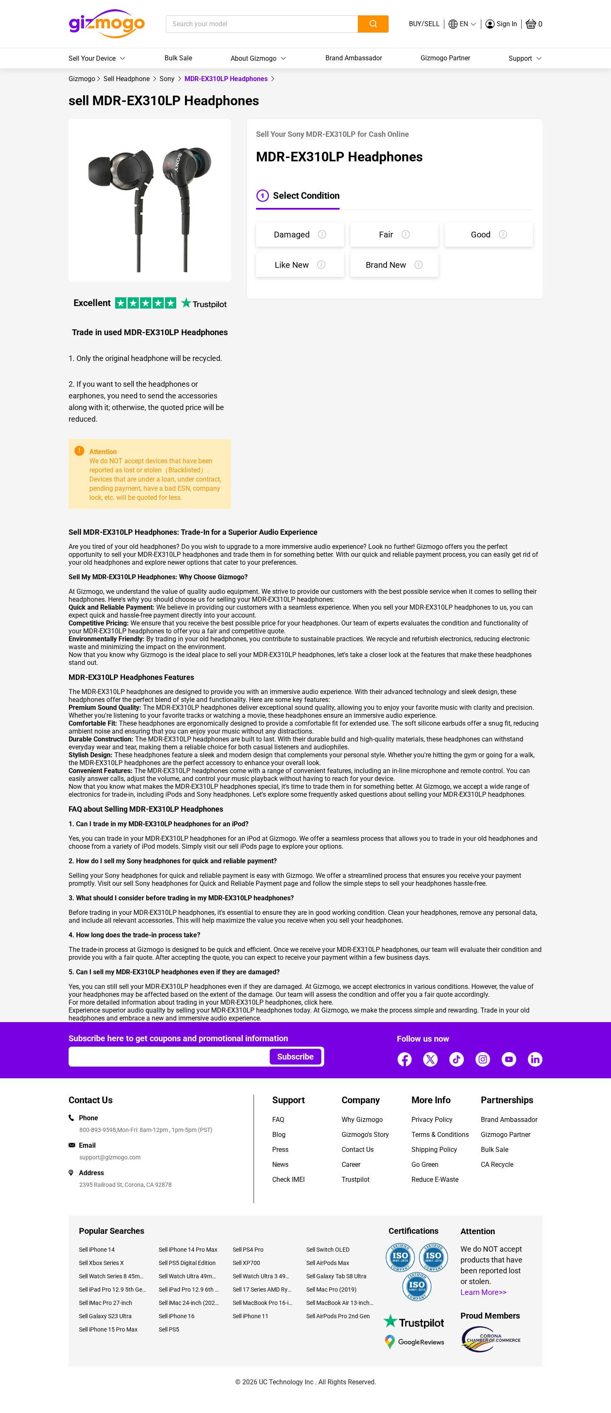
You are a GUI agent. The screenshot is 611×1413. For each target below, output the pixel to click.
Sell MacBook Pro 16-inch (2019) (263, 1302)
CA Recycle (497, 1164)
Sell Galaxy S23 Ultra (105, 1316)
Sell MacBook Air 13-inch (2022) (340, 1302)
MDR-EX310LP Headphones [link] (227, 79)
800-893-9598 (97, 1129)
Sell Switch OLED (328, 1249)
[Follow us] (404, 1059)
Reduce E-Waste (434, 1179)
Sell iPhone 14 (97, 1249)
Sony (168, 79)
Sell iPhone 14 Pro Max (188, 1249)
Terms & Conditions (440, 1135)
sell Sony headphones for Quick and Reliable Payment (202, 883)
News (280, 1164)
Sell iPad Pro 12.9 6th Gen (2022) (189, 1289)
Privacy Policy (432, 1120)
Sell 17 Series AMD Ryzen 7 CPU (263, 1289)
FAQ (278, 1120)
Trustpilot (356, 1179)
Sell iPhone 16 (177, 1316)
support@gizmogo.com (109, 1157)
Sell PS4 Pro (248, 1249)
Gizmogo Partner (445, 58)
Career (351, 1164)
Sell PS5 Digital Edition (187, 1263)
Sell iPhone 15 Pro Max (108, 1329)
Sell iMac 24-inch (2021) (189, 1302)
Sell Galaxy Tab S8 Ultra (336, 1276)
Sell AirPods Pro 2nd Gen (338, 1316)
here (325, 1002)
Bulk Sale (178, 58)
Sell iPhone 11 (251, 1316)
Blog (279, 1135)
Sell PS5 (169, 1329)
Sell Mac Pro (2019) (331, 1289)
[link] (82, 79)
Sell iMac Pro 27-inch (105, 1302)
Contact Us (358, 1150)
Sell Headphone (127, 79)
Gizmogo (82, 79)
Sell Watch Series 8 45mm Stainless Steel (112, 1276)
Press (280, 1150)
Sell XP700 (246, 1263)
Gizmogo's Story (365, 1135)
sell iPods (243, 846)
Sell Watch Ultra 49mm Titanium (189, 1276)
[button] (462, 24)
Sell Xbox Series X (101, 1263)
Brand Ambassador (353, 58)
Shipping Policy (434, 1150)
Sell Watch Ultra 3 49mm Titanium (263, 1276)
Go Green (425, 1164)
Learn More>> (483, 1292)
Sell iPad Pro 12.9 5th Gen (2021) (112, 1289)
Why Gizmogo (362, 1120)
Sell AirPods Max (327, 1263)
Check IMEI (288, 1179)
